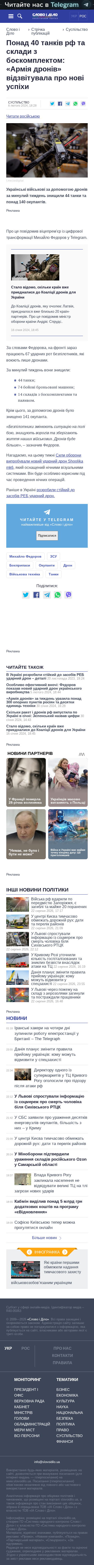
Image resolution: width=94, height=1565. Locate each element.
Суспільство (77, 29)
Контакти (62, 1356)
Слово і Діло (13, 31)
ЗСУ (53, 556)
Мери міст (24, 1430)
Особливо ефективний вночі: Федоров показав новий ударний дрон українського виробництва (44, 688)
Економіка (67, 1395)
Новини (16, 1018)
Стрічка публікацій (40, 31)
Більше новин (44, 1238)
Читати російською (23, 116)
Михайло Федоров (25, 556)
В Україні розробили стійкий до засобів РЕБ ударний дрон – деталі (45, 676)
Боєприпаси (19, 565)
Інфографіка (47, 1252)
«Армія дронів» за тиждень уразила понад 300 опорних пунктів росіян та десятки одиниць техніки (43, 702)
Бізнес (63, 1389)
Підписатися (47, 535)
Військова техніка (24, 574)
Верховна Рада (29, 1401)
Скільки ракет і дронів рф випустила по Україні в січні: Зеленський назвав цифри (45, 716)
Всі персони (27, 1436)
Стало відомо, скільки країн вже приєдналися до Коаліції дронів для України (43, 292)
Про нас (63, 1348)
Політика (65, 1424)
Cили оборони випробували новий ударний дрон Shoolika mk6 (44, 461)
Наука (62, 1407)
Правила (62, 1363)
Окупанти (47, 565)
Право (62, 1430)
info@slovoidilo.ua (47, 1462)
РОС (83, 16)
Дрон (67, 565)
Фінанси (64, 1441)
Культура (65, 1401)
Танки (54, 574)
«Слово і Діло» (38, 1319)
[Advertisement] (47, 218)
